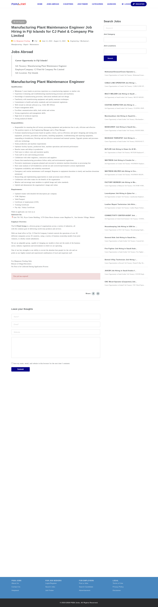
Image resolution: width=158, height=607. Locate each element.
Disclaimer (117, 590)
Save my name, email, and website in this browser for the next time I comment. (41, 363)
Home (39, 4)
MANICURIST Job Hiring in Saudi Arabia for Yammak (126, 127)
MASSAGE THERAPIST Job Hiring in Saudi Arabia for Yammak (130, 138)
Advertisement (84, 590)
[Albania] (125, 50)
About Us (15, 583)
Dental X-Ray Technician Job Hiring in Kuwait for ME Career (130, 260)
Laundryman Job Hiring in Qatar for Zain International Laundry (131, 193)
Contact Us (16, 587)
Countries (68, 4)
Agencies (111, 4)
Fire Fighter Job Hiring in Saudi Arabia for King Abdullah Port (130, 248)
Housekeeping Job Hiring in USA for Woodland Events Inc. (129, 226)
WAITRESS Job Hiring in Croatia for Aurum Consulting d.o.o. (130, 160)
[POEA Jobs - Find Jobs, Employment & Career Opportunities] (18, 4)
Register (139, 4)
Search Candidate (86, 587)
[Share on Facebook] (93, 293)
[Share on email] (98, 293)
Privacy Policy (118, 587)
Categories (97, 4)
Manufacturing (16, 44)
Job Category (109, 34)
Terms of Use (118, 583)
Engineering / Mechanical (79, 41)
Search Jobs (50, 587)
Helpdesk (15, 590)
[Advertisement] (121, 330)
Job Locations (110, 46)
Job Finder (82, 4)
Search (110, 58)
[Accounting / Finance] (125, 39)
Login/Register (51, 583)
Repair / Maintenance (31, 44)
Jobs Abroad (53, 4)
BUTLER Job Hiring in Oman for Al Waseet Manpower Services (131, 149)
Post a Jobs (83, 583)
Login (127, 4)
